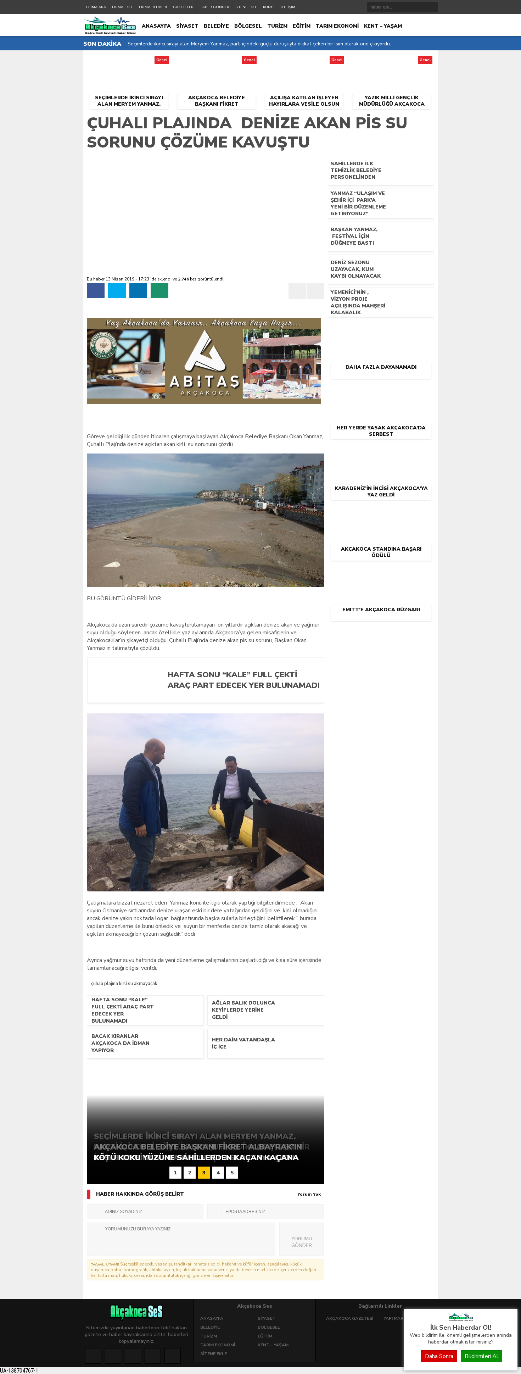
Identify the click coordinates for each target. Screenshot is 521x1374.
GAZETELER (183, 7)
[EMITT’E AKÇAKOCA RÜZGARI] (381, 572)
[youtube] (172, 1356)
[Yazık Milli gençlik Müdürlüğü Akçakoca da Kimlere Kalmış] (391, 62)
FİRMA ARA (96, 7)
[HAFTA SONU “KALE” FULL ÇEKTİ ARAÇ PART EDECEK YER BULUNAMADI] (240, 696)
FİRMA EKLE (122, 7)
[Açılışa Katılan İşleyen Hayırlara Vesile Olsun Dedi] (304, 62)
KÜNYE (269, 7)
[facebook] (96, 290)
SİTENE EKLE (246, 7)
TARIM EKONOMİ (337, 26)
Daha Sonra (439, 1356)
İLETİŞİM (288, 7)
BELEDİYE (216, 26)
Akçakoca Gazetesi (349, 1318)
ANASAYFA (156, 26)
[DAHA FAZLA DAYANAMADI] (381, 330)
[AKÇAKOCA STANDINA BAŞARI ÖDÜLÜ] (381, 512)
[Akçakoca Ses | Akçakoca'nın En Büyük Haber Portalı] (460, 1319)
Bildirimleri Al (481, 1356)
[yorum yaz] (159, 290)
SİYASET (187, 26)
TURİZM (277, 26)
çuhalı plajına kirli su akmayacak (124, 983)
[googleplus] (133, 1356)
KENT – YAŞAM (383, 26)
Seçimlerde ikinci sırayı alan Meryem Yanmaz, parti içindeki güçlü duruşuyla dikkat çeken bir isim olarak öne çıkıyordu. (259, 43)
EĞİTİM (301, 26)
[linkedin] (138, 290)
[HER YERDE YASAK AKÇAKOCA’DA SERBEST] (381, 391)
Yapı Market (397, 1318)
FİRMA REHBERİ (153, 7)
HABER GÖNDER (214, 7)
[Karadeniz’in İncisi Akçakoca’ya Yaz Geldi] (381, 451)
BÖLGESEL (248, 26)
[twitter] (117, 290)
